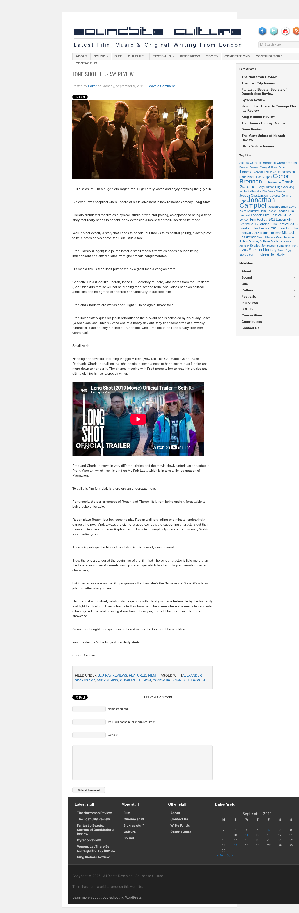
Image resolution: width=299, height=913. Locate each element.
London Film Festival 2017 (259, 228)
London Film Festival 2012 (271, 215)
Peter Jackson (285, 237)
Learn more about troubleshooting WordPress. (107, 897)
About (82, 56)
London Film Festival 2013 (257, 219)
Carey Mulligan (268, 167)
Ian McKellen (247, 191)
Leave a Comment (161, 86)
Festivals (160, 57)
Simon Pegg (284, 250)
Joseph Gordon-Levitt (282, 206)
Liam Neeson (268, 211)
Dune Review (252, 129)
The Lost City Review (258, 83)
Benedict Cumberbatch (280, 163)
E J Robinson (272, 182)
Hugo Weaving (284, 187)
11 (246, 835)
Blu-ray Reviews (112, 675)
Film (152, 675)
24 (235, 845)
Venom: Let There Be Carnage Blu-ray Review (269, 108)
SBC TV (212, 56)
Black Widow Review (258, 146)
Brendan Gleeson (249, 167)
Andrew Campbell (250, 163)
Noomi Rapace (266, 237)
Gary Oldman (266, 187)
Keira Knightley (249, 210)
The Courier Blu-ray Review (263, 123)
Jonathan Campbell (257, 202)
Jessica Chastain (251, 195)
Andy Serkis (107, 680)
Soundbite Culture (157, 37)
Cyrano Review (253, 100)
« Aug (220, 855)
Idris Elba (262, 191)
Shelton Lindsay (263, 250)
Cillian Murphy (262, 177)
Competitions (237, 56)
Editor (92, 86)
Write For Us (180, 825)
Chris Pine (246, 177)
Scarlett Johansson (263, 245)
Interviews (190, 56)
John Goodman (272, 195)
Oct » (230, 855)
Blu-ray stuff (134, 825)
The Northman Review (259, 77)
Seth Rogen (194, 680)
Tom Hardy (278, 254)
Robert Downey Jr (250, 241)
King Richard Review (258, 117)
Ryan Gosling (271, 241)
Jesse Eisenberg (277, 191)
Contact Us (86, 63)
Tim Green (262, 254)
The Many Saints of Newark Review (263, 138)
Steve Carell (246, 254)
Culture (134, 57)
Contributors (269, 56)
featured (137, 675)
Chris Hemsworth (284, 171)
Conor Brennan (167, 680)
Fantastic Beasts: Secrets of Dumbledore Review (264, 91)
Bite (118, 56)
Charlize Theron (135, 680)
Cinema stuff (134, 819)
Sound (98, 57)
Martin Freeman (270, 233)
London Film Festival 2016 (278, 224)
